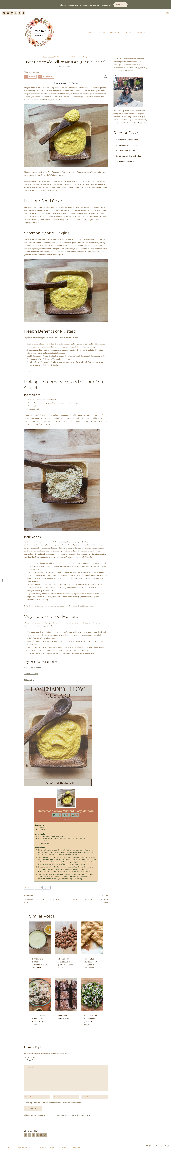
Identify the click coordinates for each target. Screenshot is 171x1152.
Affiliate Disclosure (46, 1147)
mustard (39, 888)
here (60, 175)
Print (57, 815)
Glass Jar (42, 829)
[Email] (19, 13)
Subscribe (120, 4)
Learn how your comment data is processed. (73, 1115)
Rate (76, 815)
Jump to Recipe (60, 83)
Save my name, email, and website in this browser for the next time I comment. (55, 1103)
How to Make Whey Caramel (127, 145)
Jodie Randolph (67, 819)
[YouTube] (11, 13)
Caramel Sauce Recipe (125, 161)
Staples (128, 32)
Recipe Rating (29, 1057)
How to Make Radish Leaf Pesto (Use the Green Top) (42, 899)
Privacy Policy (24, 1147)
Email (57, 1097)
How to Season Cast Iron (125, 150)
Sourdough (115, 32)
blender (42, 827)
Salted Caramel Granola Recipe (128, 156)
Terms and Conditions (71, 1147)
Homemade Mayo (31, 673)
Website (85, 1097)
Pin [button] (67, 815)
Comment (29, 1067)
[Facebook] (4, 13)
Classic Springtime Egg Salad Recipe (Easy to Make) (90, 899)
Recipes (62, 66)
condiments (29, 888)
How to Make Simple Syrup (127, 139)
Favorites (140, 32)
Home (8, 1147)
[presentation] (40, 937)
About (91, 32)
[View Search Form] (167, 13)
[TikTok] (23, 13)
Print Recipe (72, 83)
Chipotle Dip (29, 680)
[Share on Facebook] (2, 571)
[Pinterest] (15, 13)
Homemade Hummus (32, 667)
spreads (47, 888)
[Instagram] (8, 13)
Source (27, 371)
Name (28, 1097)
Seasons (101, 32)
